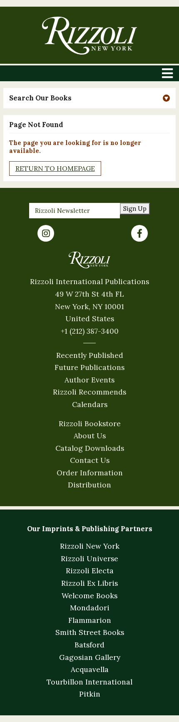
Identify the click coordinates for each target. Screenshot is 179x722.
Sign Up (135, 208)
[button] (89, 98)
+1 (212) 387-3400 (90, 331)
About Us (90, 435)
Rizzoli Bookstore (90, 423)
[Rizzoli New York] (89, 36)
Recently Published (89, 355)
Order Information (90, 472)
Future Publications (89, 367)
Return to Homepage (55, 168)
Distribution (89, 485)
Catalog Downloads (89, 448)
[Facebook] (139, 233)
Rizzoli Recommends (89, 392)
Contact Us (89, 460)
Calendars (89, 404)
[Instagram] (45, 233)
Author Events (89, 380)
